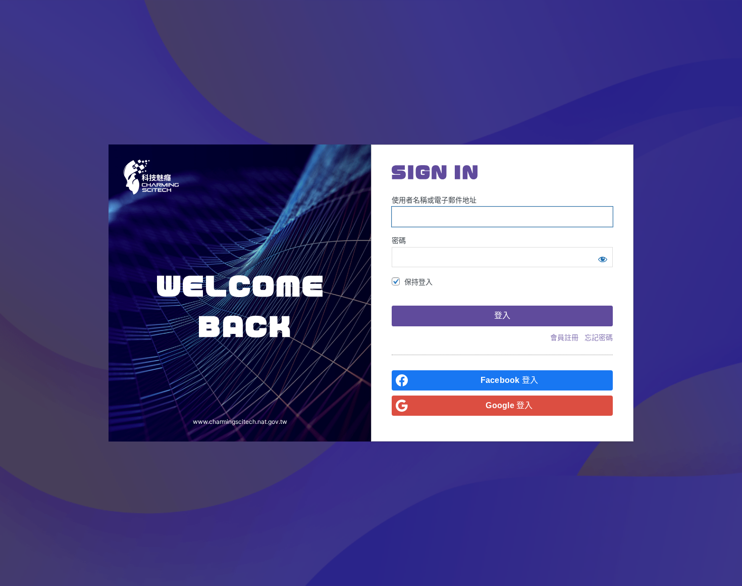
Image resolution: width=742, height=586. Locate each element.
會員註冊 (564, 337)
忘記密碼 (599, 337)
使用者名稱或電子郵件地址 (434, 200)
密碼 (399, 240)
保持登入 (418, 281)
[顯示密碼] (603, 257)
